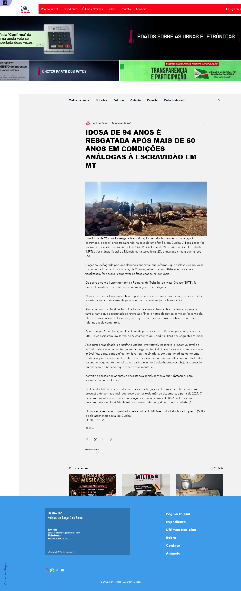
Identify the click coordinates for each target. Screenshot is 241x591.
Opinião (135, 100)
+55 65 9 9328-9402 (59, 538)
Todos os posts (79, 100)
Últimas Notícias (181, 530)
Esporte (152, 100)
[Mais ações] (205, 123)
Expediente (176, 522)
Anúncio (173, 553)
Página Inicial (178, 514)
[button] (219, 100)
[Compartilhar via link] (111, 439)
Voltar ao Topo (5, 574)
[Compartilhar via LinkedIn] (103, 439)
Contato (173, 545)
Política (118, 100)
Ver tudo (218, 467)
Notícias (101, 100)
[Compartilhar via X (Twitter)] (95, 439)
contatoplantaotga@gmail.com (64, 532)
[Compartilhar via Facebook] (87, 439)
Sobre (171, 537)
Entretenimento (174, 100)
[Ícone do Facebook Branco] (57, 570)
